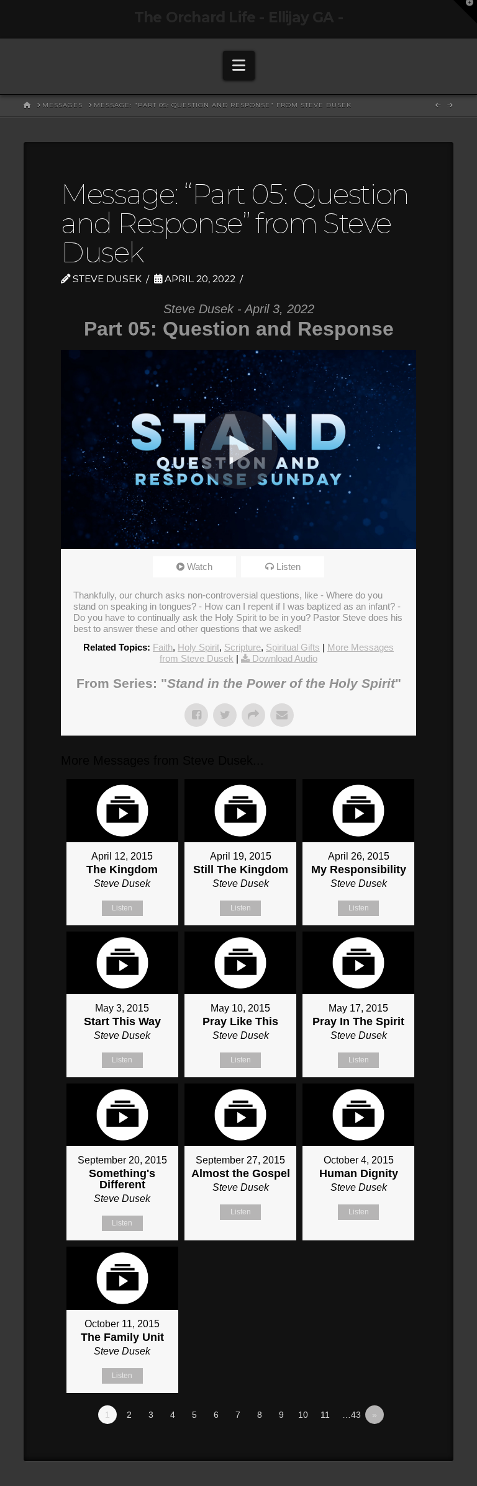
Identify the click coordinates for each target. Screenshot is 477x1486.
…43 (351, 1415)
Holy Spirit (198, 647)
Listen (288, 566)
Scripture (242, 647)
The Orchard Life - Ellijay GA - (238, 18)
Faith (163, 647)
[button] (239, 65)
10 (303, 1415)
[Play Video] (238, 450)
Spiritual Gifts (293, 647)
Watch (199, 566)
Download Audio (284, 658)
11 (325, 1415)
